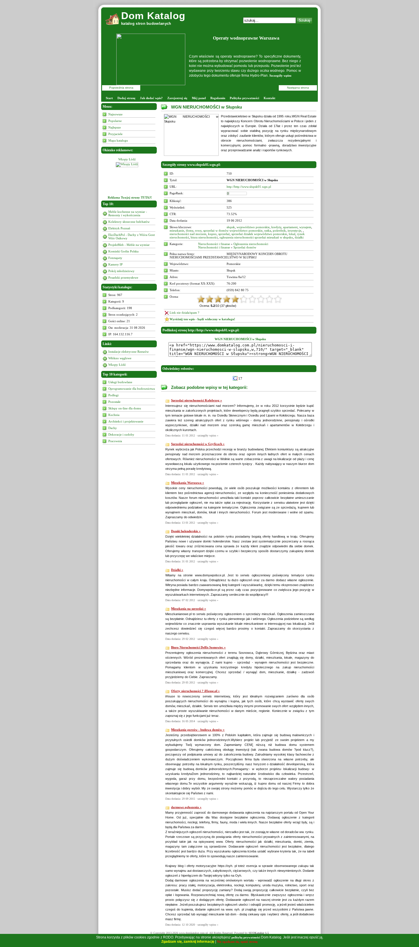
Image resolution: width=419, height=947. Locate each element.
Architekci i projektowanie (125, 421)
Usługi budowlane (120, 382)
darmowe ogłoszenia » (186, 807)
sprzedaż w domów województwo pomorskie (233, 230)
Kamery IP (115, 264)
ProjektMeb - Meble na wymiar (129, 244)
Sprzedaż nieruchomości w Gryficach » (198, 444)
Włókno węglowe (119, 358)
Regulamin (217, 98)
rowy (198, 230)
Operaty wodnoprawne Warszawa (246, 38)
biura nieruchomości (204, 237)
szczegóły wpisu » (208, 435)
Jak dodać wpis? (151, 98)
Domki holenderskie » (186, 531)
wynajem (305, 227)
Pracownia (115, 441)
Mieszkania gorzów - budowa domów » (198, 729)
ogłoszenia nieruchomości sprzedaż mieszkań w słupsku (256, 237)
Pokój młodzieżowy (121, 271)
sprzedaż (224, 234)
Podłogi (113, 395)
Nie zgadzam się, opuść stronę (237, 941)
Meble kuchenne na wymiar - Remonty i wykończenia (127, 213)
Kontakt (269, 98)
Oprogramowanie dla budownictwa (131, 388)
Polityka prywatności (244, 98)
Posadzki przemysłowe (123, 277)
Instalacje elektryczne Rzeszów (128, 351)
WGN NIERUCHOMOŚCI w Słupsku (206, 107)
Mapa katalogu (118, 140)
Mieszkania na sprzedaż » (188, 608)
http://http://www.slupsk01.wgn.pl (249, 186)
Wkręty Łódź (127, 159)
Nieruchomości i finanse (214, 244)
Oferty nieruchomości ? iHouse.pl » (195, 691)
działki (299, 237)
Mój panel (199, 98)
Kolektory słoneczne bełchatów (129, 221)
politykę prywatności (245, 937)
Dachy (112, 428)
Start (109, 98)
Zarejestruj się (177, 98)
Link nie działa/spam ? (184, 312)
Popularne (115, 121)
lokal (292, 234)
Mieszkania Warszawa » (187, 482)
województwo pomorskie (253, 227)
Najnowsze (115, 114)
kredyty (276, 227)
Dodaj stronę (126, 98)
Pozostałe (114, 401)
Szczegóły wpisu (280, 75)
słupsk (231, 227)
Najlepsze (114, 127)
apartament (290, 227)
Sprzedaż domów (244, 247)
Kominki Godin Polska (123, 251)
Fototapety (115, 258)
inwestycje (294, 230)
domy (189, 230)
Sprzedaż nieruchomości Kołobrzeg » (196, 400)
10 (278, 299)
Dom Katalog (153, 15)
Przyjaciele (115, 134)
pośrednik (279, 230)
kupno (212, 234)
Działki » (177, 570)
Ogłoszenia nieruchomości (250, 244)
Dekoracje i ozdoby (121, 434)
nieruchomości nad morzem (188, 234)
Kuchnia (113, 415)
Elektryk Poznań (119, 228)
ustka (267, 230)
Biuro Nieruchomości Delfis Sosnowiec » (198, 647)
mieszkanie (177, 230)
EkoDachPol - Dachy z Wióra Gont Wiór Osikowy (131, 236)
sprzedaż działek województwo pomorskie (259, 234)
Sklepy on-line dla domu (124, 408)
